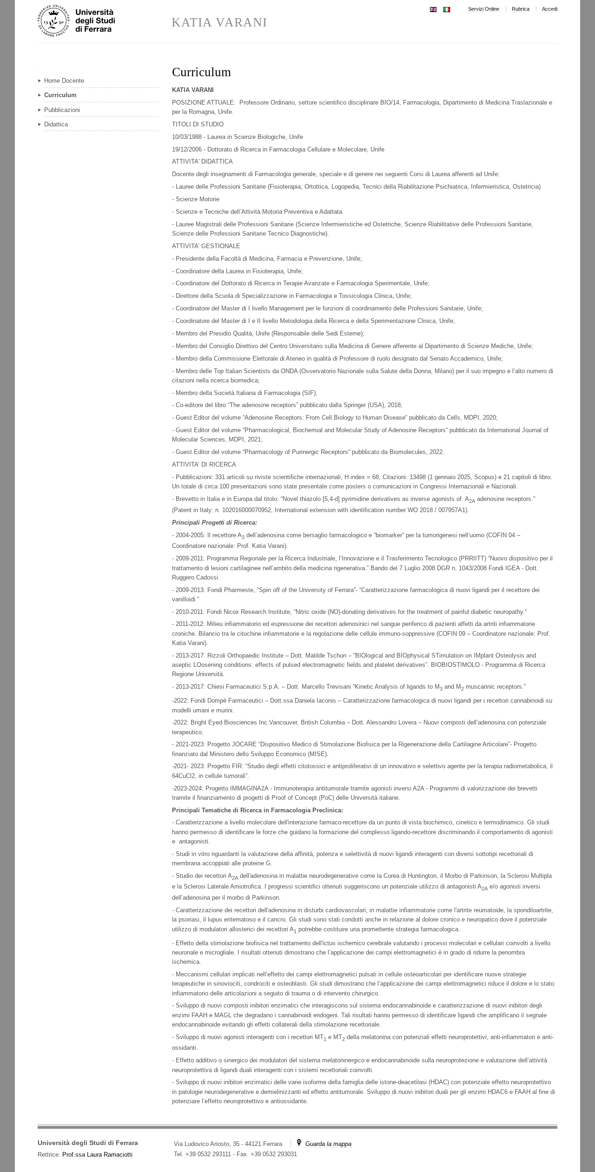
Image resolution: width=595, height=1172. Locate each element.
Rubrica (520, 9)
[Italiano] (446, 8)
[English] (433, 8)
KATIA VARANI (219, 22)
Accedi (549, 9)
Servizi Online (483, 9)
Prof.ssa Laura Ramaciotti (97, 1154)
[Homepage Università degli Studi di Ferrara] (105, 21)
